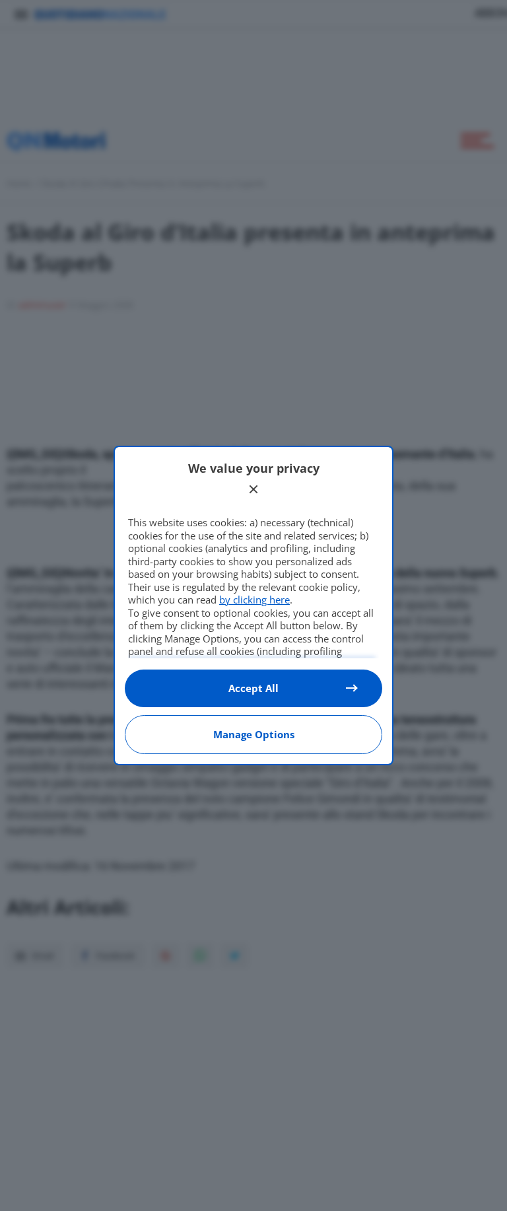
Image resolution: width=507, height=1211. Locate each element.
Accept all (253, 688)
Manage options (253, 734)
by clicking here (254, 599)
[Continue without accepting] (253, 489)
